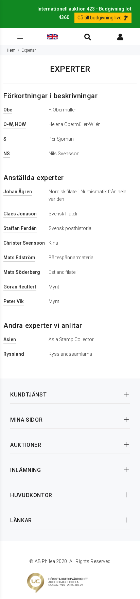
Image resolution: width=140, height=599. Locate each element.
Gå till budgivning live (100, 17)
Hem (11, 50)
